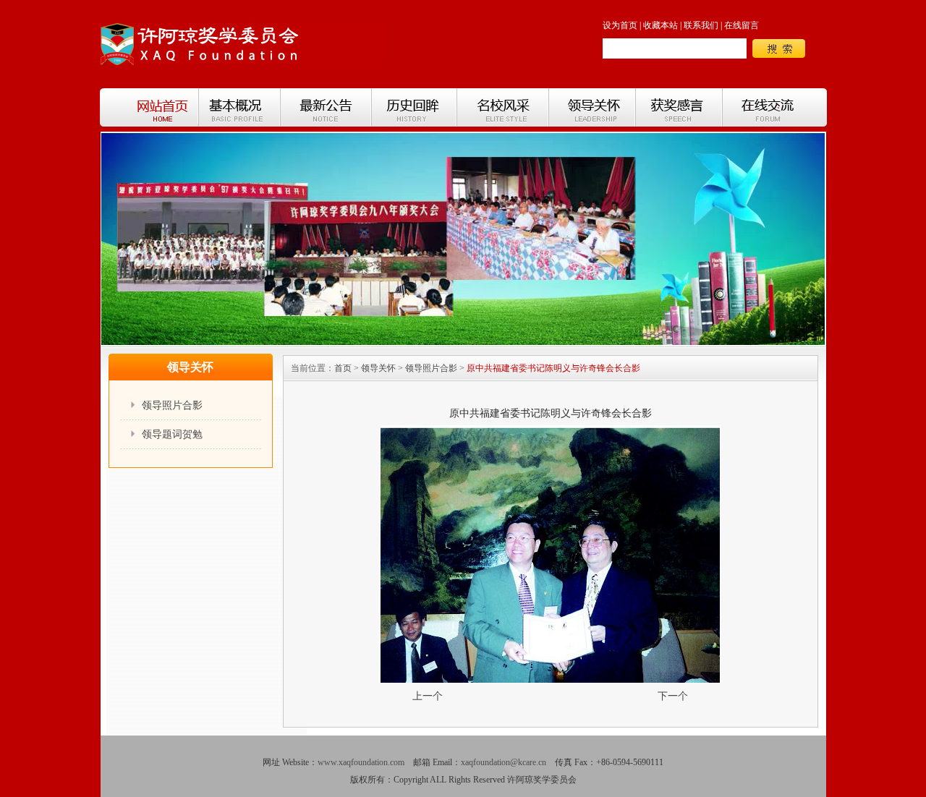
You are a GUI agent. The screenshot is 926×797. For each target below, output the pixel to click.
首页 (343, 368)
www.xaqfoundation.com (361, 762)
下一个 (673, 696)
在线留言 (741, 25)
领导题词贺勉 (172, 434)
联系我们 (701, 25)
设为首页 (620, 25)
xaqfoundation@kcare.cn (503, 762)
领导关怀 (378, 368)
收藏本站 (660, 25)
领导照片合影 (172, 405)
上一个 (427, 696)
